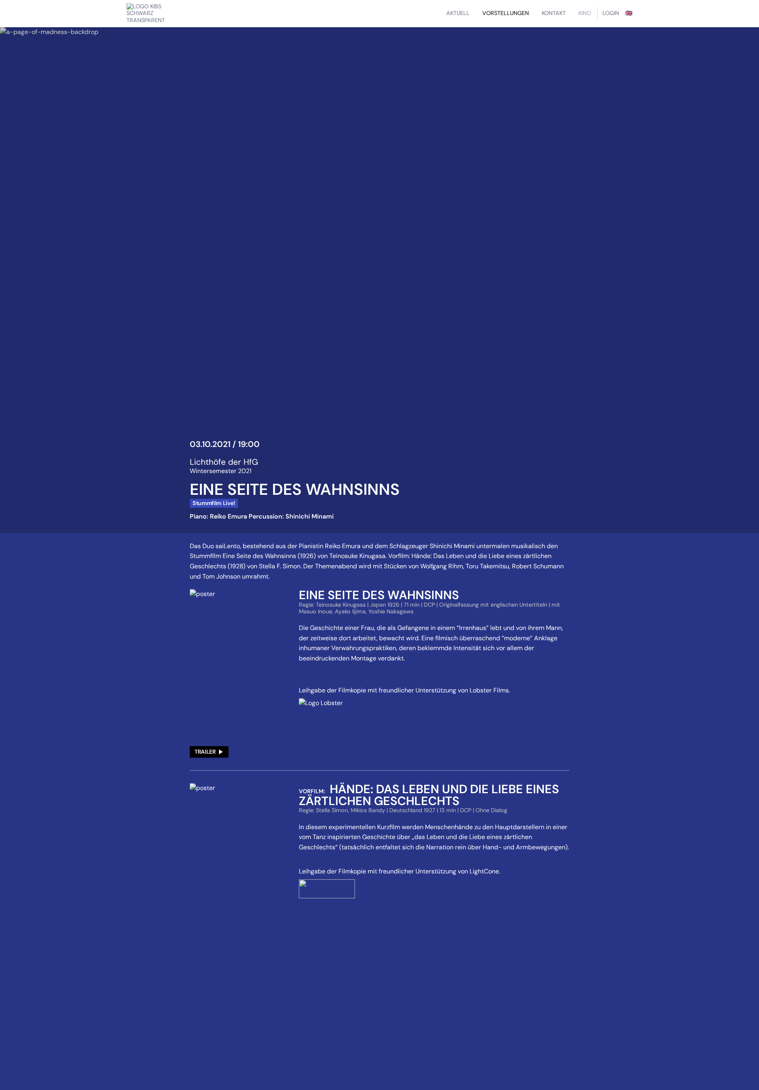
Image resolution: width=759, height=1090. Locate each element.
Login (610, 13)
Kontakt (554, 13)
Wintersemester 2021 (220, 471)
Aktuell (458, 13)
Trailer (204, 751)
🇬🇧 (628, 13)
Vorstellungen (505, 13)
